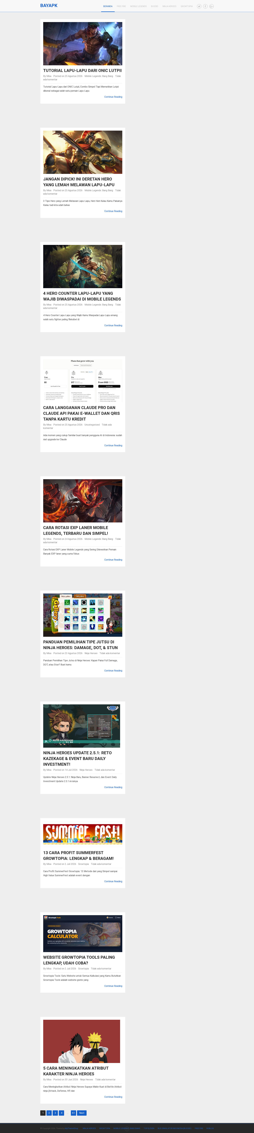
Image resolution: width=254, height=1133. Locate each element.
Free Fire (121, 6)
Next (81, 1113)
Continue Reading (113, 96)
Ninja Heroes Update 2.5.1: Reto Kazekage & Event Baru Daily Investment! (77, 758)
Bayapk (48, 5)
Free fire (199, 1128)
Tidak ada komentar (110, 653)
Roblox (210, 1128)
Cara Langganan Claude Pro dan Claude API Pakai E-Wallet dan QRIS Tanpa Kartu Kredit (81, 413)
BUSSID (154, 6)
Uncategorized (92, 424)
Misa (48, 76)
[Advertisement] (127, 116)
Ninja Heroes (169, 6)
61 (73, 1113)
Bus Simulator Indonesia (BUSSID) (174, 1128)
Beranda (107, 6)
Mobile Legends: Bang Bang (99, 76)
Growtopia (187, 6)
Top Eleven (149, 1128)
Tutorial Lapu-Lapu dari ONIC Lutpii (82, 70)
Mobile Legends (138, 6)
